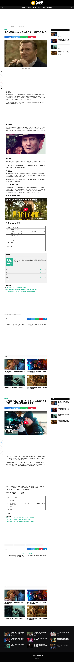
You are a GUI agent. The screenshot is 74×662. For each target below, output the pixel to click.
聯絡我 (43, 655)
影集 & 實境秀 (49, 7)
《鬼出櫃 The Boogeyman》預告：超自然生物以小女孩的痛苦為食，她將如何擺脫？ (40, 645)
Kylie (6, 34)
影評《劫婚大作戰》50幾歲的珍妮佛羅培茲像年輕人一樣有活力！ (40, 633)
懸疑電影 (6, 314)
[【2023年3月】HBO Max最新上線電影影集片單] (30, 640)
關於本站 (34, 655)
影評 (29, 7)
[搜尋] (71, 7)
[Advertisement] (37, 17)
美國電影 (15, 314)
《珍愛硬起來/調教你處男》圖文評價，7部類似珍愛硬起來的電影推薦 (37, 388)
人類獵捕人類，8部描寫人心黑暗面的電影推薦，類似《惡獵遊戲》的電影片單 (63, 639)
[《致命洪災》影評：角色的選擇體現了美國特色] (14, 380)
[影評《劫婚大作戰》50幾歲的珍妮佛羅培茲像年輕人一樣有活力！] (30, 634)
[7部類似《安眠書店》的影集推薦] (53, 646)
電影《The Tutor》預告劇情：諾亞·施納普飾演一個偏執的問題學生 (20, 517)
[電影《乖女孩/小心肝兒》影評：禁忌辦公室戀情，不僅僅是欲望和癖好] (14, 364)
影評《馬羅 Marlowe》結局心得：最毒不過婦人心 (37, 555)
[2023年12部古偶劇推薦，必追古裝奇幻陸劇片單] (53, 634)
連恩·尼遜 (19, 314)
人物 (44, 7)
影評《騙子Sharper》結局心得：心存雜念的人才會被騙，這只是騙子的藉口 (21, 289)
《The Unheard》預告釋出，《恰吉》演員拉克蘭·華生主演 (18, 519)
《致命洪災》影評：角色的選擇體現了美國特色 (13, 387)
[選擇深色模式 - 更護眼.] (70, 7)
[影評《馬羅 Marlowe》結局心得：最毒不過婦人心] (25, 53)
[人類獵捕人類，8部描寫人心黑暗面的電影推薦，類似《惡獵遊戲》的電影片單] (53, 640)
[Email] (2, 88)
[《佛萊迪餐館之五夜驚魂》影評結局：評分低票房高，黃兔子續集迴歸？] (37, 364)
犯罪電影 (10, 314)
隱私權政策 (39, 655)
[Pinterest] (2, 83)
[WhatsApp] (2, 80)
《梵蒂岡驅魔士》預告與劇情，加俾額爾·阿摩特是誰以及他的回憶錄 (20, 521)
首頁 (30, 655)
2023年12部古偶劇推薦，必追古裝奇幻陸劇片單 (63, 633)
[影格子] (37, 3)
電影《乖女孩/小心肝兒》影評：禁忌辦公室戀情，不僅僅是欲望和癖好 (14, 372)
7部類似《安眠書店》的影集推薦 (62, 645)
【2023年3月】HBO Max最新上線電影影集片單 (40, 639)
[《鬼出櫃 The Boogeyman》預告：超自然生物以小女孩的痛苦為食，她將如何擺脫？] (30, 646)
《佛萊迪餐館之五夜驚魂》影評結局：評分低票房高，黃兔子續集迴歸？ (36, 372)
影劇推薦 (24, 7)
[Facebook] (2, 74)
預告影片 (39, 7)
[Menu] (2, 7)
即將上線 (34, 7)
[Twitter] (2, 77)
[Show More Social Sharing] (37, 37)
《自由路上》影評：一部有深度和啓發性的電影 (16, 287)
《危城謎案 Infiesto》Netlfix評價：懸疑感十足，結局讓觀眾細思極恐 (20, 291)
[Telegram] (2, 85)
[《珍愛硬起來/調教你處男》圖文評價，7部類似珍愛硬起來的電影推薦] (37, 380)
